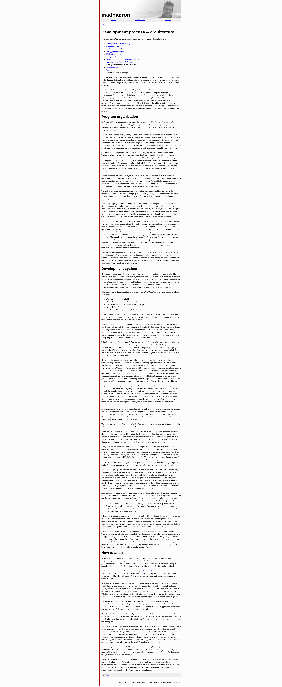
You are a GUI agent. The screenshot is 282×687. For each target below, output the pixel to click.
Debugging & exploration (116, 51)
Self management (113, 67)
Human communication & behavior (120, 62)
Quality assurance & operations (119, 49)
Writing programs (113, 46)
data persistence (149, 571)
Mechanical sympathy (114, 54)
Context (109, 70)
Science (168, 20)
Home (113, 20)
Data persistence (112, 57)
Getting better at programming (118, 43)
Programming (140, 20)
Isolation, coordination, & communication (123, 59)
